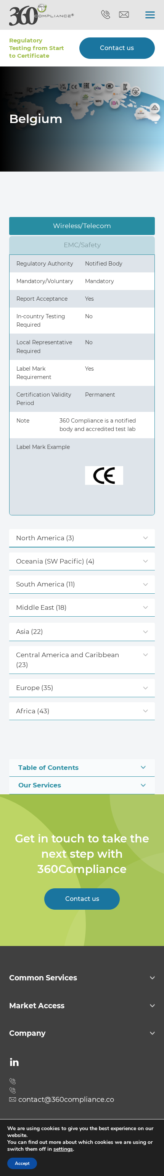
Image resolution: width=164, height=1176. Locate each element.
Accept (22, 1163)
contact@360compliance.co (124, 15)
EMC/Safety (82, 245)
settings (63, 1149)
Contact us (117, 48)
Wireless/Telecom (82, 226)
